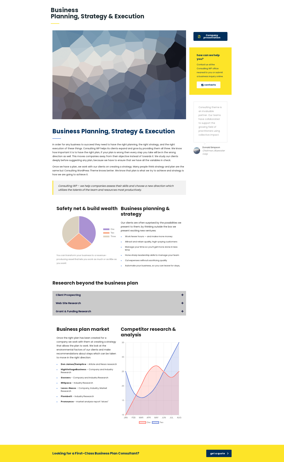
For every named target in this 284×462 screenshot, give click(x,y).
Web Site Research (68, 303)
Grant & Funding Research (73, 311)
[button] (119, 295)
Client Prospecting (68, 295)
